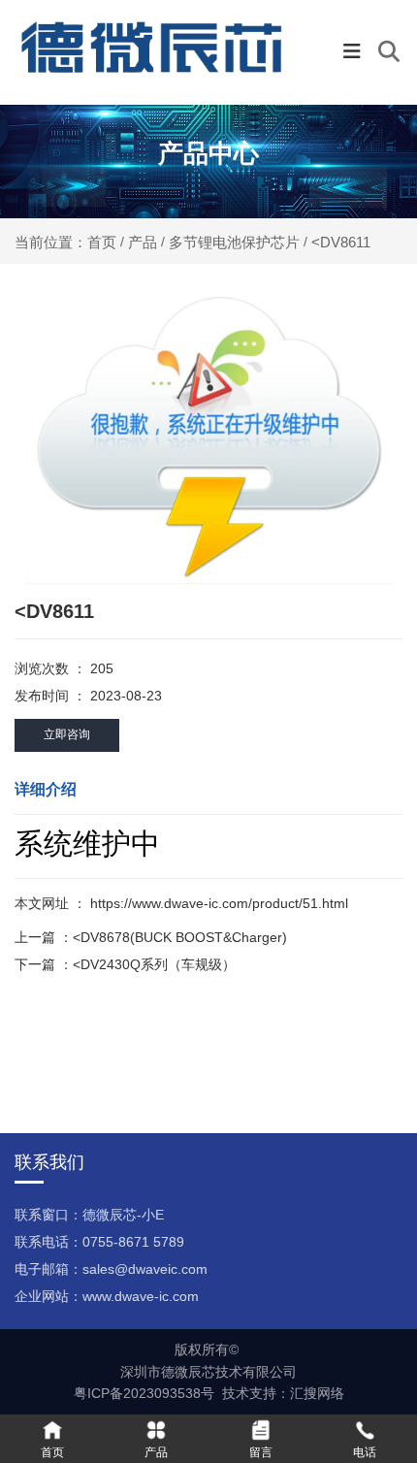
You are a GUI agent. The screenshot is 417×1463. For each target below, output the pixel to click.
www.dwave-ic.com (140, 1296)
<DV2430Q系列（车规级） (154, 964)
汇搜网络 (317, 1393)
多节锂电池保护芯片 (234, 242)
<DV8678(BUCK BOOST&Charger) (180, 937)
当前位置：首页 (67, 242)
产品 (142, 242)
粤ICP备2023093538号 (144, 1393)
